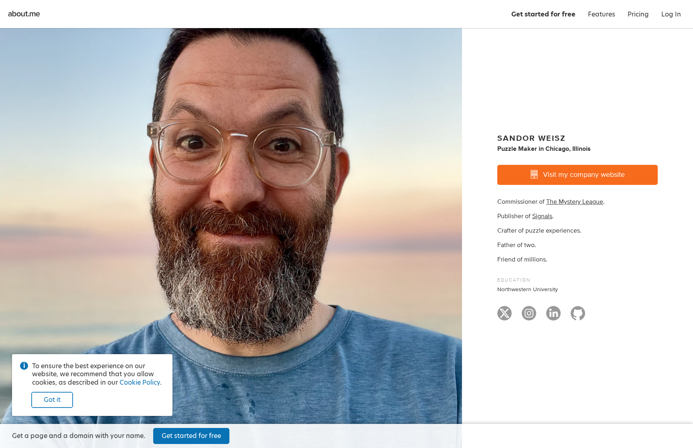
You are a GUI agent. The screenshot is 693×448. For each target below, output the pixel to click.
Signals (542, 216)
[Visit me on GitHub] (578, 317)
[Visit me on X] (504, 317)
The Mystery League (574, 202)
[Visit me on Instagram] (529, 317)
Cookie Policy (140, 382)
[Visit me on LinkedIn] (553, 317)
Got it (52, 399)
